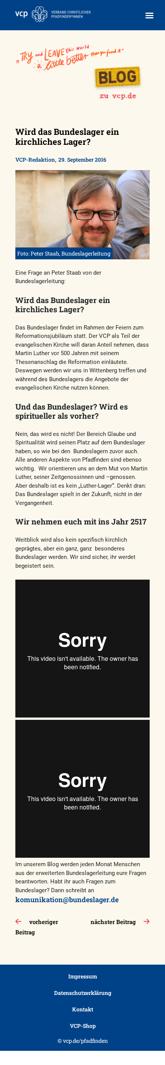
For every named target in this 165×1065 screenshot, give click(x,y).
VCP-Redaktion (35, 159)
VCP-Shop (83, 1025)
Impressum (82, 976)
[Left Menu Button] (149, 15)
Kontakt (82, 1009)
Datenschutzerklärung (82, 992)
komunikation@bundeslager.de (67, 899)
